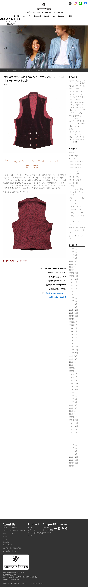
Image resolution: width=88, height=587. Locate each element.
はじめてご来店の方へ (10, 527)
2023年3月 (73, 374)
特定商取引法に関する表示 (12, 548)
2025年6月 (73, 291)
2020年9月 (73, 466)
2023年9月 (73, 355)
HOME (16, 16)
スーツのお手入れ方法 (35, 533)
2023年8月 (73, 358)
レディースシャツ (76, 212)
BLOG (71, 16)
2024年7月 (73, 325)
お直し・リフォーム (9, 533)
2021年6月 (73, 438)
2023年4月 (73, 371)
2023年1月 (73, 380)
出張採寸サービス (9, 536)
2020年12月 (73, 456)
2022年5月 (73, 404)
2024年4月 (73, 334)
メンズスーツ (74, 203)
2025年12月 (73, 273)
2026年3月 (73, 263)
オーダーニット (75, 176)
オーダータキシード (77, 173)
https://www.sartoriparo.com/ (55, 293)
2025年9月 (73, 282)
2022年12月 (73, 383)
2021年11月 (73, 423)
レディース (31, 530)
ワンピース (73, 224)
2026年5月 (73, 257)
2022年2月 (73, 414)
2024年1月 (73, 343)
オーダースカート (76, 170)
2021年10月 (73, 426)
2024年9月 (73, 319)
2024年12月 (73, 310)
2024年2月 (73, 340)
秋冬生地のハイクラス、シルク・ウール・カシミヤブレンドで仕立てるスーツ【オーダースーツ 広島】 (77, 122)
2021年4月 (73, 444)
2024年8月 (73, 322)
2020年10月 (73, 463)
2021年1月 (73, 453)
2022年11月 (73, 386)
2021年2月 (73, 450)
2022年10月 (73, 389)
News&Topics (49, 16)
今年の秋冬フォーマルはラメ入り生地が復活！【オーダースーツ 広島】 (77, 84)
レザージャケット (76, 206)
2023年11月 (73, 349)
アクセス (6, 539)
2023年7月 (73, 362)
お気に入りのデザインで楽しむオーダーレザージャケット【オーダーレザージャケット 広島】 (77, 107)
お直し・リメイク (76, 161)
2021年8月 (73, 432)
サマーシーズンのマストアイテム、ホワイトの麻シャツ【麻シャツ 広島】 (77, 95)
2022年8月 (73, 395)
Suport (61, 16)
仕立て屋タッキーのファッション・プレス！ (77, 230)
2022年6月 (73, 401)
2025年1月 (73, 306)
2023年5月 (73, 368)
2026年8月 (73, 248)
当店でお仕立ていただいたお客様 (14, 530)
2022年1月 (73, 417)
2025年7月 (73, 288)
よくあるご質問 (48, 530)
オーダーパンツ (75, 179)
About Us (27, 16)
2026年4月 (73, 260)
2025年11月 (73, 276)
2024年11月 (73, 313)
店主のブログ (7, 545)
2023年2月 (73, 377)
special (72, 158)
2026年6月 (73, 254)
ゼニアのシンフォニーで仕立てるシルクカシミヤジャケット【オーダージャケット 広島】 (77, 136)
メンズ (30, 527)
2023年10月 (73, 352)
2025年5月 (73, 294)
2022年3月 (73, 411)
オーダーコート (75, 164)
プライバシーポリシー (10, 551)
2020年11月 (73, 460)
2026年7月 (73, 251)
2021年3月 (73, 447)
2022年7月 (73, 398)
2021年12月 (73, 420)
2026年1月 (73, 270)
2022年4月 (73, 407)
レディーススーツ (76, 221)
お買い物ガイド (48, 527)
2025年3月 (73, 300)
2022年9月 (73, 392)
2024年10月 (73, 316)
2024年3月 (73, 337)
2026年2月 (73, 267)
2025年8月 (73, 285)
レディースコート (76, 209)
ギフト (71, 186)
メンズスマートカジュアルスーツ (77, 199)
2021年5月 (73, 441)
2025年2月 (73, 303)
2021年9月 (73, 429)
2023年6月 (73, 365)
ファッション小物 (76, 189)
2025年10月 (73, 279)
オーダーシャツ (75, 167)
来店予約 (6, 542)
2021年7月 (73, 435)
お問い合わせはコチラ (57, 297)
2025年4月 (73, 297)
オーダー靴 (73, 183)
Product (37, 16)
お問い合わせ (47, 532)
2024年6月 (73, 328)
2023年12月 (73, 346)
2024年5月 (73, 331)
